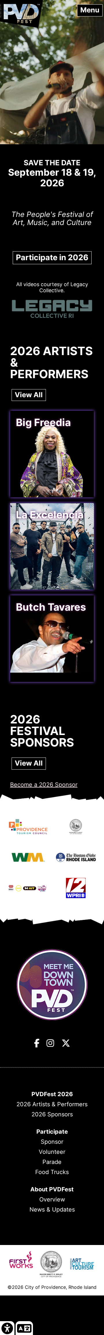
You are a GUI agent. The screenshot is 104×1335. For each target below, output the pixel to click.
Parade (52, 1161)
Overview (52, 1199)
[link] (7, 1328)
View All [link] (29, 395)
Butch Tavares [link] (51, 607)
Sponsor (52, 1141)
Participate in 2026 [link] (52, 257)
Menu (89, 10)
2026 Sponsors (52, 1114)
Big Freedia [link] (43, 422)
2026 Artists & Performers (52, 1104)
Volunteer (52, 1151)
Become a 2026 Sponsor (43, 784)
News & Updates (52, 1209)
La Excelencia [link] (49, 515)
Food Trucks (52, 1172)
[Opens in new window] (28, 829)
